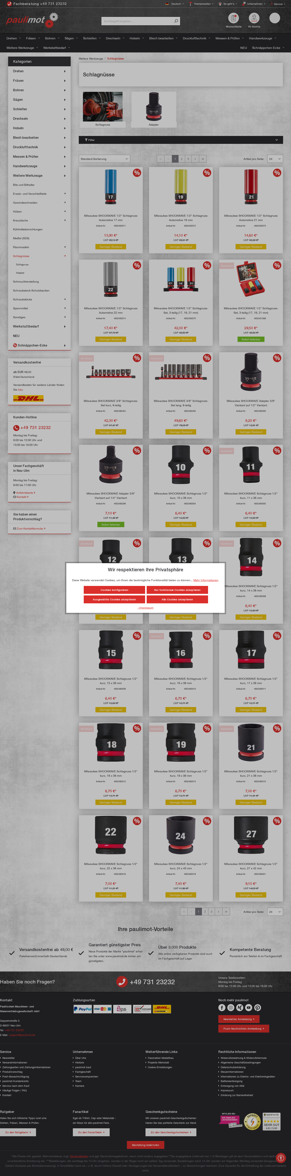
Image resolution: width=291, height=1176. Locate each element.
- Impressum (145, 607)
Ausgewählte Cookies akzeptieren (114, 599)
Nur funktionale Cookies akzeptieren (177, 589)
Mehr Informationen (205, 580)
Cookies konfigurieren (114, 589)
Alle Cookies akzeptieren (177, 599)
